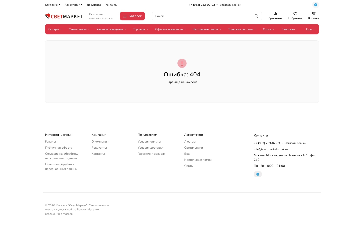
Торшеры (139, 29)
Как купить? (72, 5)
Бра (187, 154)
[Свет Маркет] (64, 16)
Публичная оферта (58, 148)
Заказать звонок (230, 5)
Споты (267, 29)
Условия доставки (150, 148)
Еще (309, 29)
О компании (100, 142)
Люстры (53, 29)
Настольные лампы (205, 29)
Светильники (78, 29)
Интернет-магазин (58, 134)
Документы (94, 5)
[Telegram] (315, 5)
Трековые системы (240, 29)
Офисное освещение (169, 29)
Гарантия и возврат (151, 154)
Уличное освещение (109, 29)
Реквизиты (99, 148)
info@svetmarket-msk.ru (271, 149)
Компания (51, 5)
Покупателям (147, 134)
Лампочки (288, 29)
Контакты (111, 5)
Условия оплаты (149, 142)
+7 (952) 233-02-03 (202, 5)
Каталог (50, 142)
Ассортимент (193, 134)
